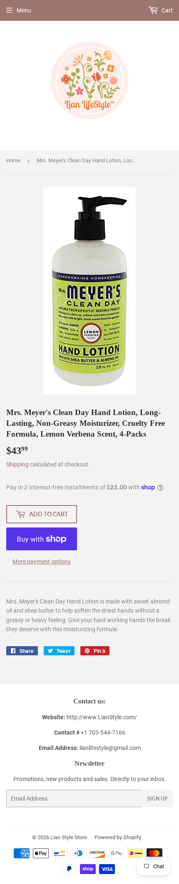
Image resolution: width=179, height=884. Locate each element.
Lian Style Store (68, 837)
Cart (166, 10)
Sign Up (157, 799)
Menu (24, 10)
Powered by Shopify (117, 837)
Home (13, 160)
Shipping (17, 464)
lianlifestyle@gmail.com (90, 748)
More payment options (41, 561)
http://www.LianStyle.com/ (102, 717)
